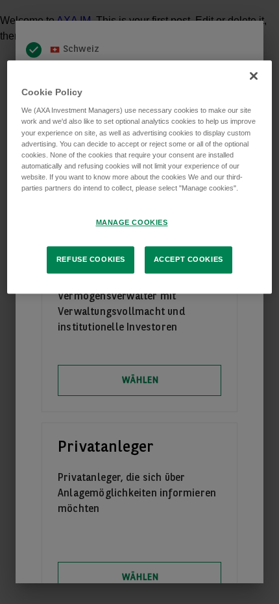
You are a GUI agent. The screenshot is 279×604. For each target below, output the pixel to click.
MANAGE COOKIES (132, 222)
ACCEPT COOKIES (188, 259)
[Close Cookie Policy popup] (253, 76)
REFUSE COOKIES (90, 259)
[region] (140, 177)
